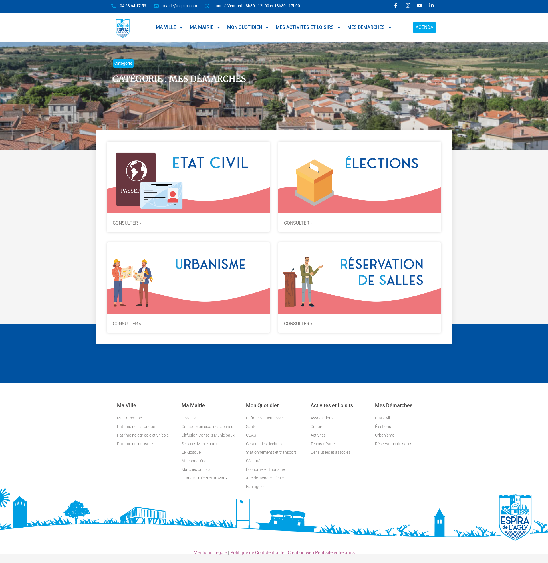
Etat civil (382, 418)
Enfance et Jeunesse (264, 418)
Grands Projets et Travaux (204, 478)
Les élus (189, 418)
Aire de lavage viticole (265, 478)
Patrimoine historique (136, 426)
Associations (322, 418)
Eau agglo (255, 486)
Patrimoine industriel (135, 443)
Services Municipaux (199, 443)
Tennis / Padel (323, 443)
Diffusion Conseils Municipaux (208, 435)
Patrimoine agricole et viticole (143, 435)
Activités (318, 435)
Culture (317, 426)
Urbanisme (384, 435)
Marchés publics (196, 469)
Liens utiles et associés (330, 452)
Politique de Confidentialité (257, 552)
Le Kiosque (191, 452)
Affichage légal (194, 461)
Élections (383, 426)
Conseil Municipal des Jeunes (207, 426)
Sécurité (253, 461)
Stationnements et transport (271, 452)
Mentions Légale (210, 552)
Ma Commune (129, 418)
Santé (251, 426)
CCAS (251, 435)
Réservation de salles (393, 443)
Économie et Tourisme (265, 469)
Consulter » (127, 223)
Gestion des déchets (264, 443)
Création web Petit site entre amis (321, 552)
